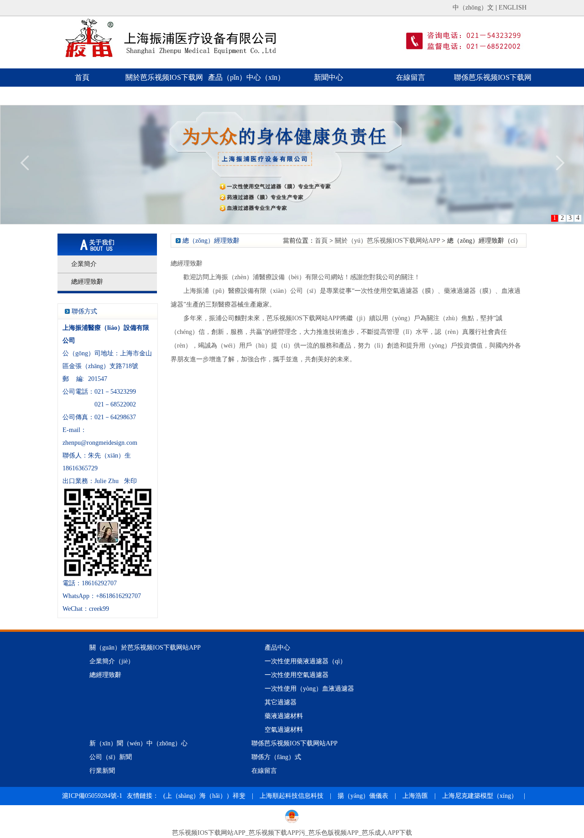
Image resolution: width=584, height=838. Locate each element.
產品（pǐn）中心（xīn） (246, 77)
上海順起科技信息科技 (291, 795)
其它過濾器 (281, 702)
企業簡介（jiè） (111, 661)
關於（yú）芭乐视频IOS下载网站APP (387, 240)
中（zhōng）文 (473, 7)
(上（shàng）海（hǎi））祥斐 (205, 795)
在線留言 (410, 77)
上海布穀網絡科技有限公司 (200, 814)
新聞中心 (328, 77)
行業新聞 (102, 770)
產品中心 (277, 647)
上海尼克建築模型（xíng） (479, 795)
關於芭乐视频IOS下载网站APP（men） (164, 86)
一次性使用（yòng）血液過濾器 (309, 688)
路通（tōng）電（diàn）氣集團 (105, 814)
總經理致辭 (87, 281)
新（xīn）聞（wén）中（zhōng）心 (138, 743)
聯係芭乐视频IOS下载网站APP (493, 86)
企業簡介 (84, 263)
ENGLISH (513, 7)
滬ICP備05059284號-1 (92, 795)
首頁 (82, 77)
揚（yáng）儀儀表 (363, 795)
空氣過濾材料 (284, 729)
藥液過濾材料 (284, 716)
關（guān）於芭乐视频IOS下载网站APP (145, 647)
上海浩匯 (415, 795)
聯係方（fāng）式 (276, 757)
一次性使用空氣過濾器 (296, 674)
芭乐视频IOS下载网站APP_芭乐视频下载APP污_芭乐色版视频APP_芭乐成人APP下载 (292, 832)
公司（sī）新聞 (110, 757)
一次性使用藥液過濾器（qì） (305, 661)
